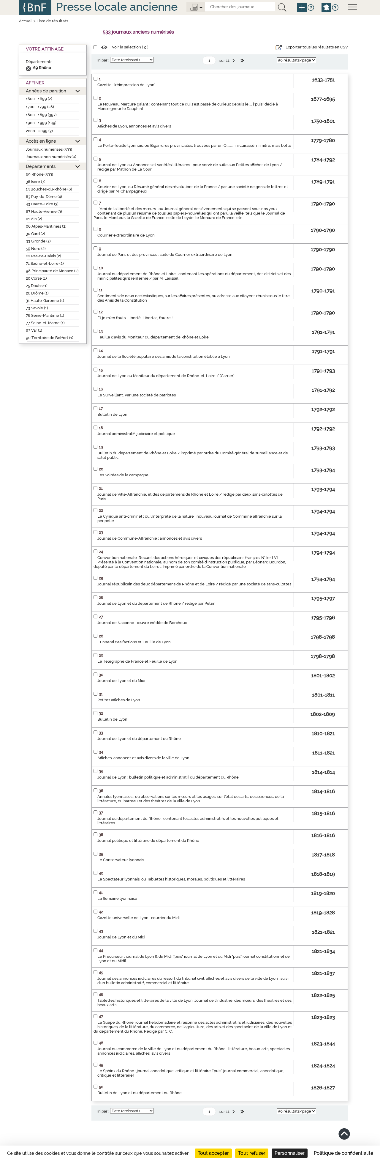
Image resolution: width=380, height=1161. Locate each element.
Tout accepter (213, 1153)
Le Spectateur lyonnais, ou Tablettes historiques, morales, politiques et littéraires (171, 879)
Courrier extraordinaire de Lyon (126, 235)
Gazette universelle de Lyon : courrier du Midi (138, 918)
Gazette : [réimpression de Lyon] (126, 85)
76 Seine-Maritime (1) (45, 315)
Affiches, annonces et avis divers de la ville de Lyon (143, 758)
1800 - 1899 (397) (41, 115)
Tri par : (102, 60)
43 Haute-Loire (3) (42, 204)
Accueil (26, 21)
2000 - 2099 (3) (39, 131)
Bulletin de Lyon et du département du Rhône (139, 1093)
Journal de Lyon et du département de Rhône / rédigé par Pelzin (156, 603)
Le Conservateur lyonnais (120, 860)
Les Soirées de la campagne (122, 475)
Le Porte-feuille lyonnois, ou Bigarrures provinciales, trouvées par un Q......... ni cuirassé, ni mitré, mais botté (194, 145)
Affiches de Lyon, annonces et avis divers (134, 126)
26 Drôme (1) (37, 293)
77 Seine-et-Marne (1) (45, 323)
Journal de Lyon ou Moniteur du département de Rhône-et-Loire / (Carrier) (166, 376)
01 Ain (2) (34, 219)
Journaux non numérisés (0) (51, 157)
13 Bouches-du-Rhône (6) (49, 189)
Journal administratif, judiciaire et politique (136, 433)
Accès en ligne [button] (41, 141)
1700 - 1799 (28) (40, 107)
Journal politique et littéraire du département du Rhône (148, 840)
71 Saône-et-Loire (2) (45, 263)
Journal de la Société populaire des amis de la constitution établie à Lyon (163, 356)
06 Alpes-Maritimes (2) (46, 226)
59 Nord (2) (36, 248)
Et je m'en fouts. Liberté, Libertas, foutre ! (134, 318)
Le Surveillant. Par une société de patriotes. (137, 395)
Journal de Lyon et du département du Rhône (139, 738)
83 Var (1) (34, 330)
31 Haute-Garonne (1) (45, 300)
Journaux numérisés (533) (49, 149)
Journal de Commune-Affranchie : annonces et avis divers (149, 538)
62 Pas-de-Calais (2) (43, 256)
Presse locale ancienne (117, 6)
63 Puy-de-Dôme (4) (44, 196)
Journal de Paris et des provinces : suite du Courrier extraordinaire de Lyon (164, 254)
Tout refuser (251, 1153)
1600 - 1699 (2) (39, 99)
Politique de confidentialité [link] (343, 1153)
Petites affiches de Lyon (118, 700)
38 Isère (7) (35, 181)
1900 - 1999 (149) (41, 123)
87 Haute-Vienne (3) (44, 211)
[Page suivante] (234, 61)
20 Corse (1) (36, 278)
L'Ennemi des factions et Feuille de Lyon (134, 642)
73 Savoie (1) (37, 308)
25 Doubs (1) (37, 285)
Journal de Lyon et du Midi (121, 680)
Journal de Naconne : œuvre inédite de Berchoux (142, 622)
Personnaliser (290, 1153)
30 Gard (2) (35, 233)
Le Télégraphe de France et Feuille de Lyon (137, 661)
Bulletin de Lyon (112, 414)
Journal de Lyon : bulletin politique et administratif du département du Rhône (168, 777)
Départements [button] (41, 166)
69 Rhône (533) (39, 174)
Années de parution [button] (46, 90)
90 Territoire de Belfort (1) (49, 337)
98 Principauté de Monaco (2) (52, 271)
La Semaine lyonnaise (117, 898)
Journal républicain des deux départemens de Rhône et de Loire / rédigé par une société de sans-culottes (194, 584)
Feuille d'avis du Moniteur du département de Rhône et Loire (153, 337)
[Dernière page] (242, 61)
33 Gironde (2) (38, 241)
